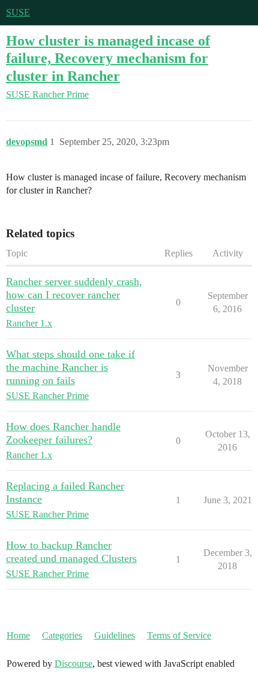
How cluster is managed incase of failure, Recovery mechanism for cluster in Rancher (108, 57)
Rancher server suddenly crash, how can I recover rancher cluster (74, 295)
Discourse (73, 663)
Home (18, 635)
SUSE (18, 12)
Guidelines (114, 635)
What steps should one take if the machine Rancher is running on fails (70, 367)
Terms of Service (179, 635)
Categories (62, 635)
